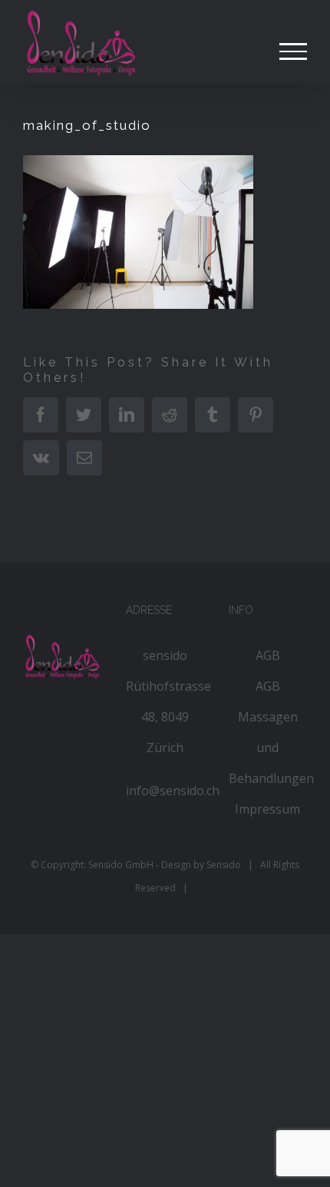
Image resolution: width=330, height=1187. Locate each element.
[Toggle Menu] (293, 51)
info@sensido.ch (172, 790)
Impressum (267, 809)
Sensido (223, 864)
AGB (268, 655)
